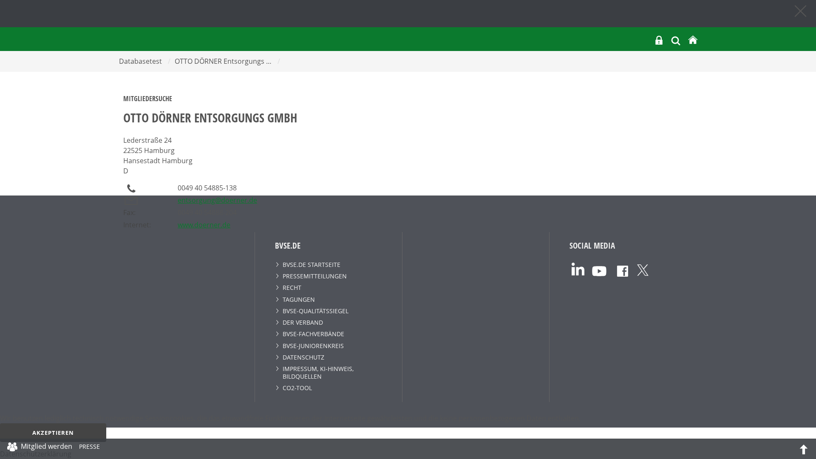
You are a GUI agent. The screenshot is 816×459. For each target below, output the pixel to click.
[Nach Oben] (804, 449)
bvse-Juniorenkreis (313, 346)
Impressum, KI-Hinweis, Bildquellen (318, 372)
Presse (89, 447)
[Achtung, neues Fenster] (578, 268)
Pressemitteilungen (315, 276)
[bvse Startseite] (692, 40)
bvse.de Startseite (311, 265)
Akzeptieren (53, 432)
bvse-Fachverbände (313, 334)
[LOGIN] (659, 40)
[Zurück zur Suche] (801, 10)
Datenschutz (303, 357)
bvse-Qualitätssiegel (315, 311)
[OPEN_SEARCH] (676, 40)
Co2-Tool (297, 388)
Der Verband (303, 322)
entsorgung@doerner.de (217, 200)
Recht (292, 287)
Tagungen (299, 299)
